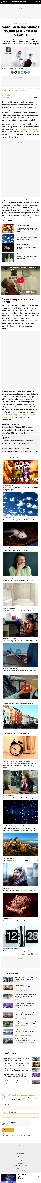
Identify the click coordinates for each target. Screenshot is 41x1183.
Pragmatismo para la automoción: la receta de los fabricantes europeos (26, 996)
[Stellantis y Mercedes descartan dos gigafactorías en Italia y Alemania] (8, 1015)
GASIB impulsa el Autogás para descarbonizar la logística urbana (25, 1039)
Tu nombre (5, 1104)
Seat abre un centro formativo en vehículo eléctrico (17, 441)
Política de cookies (20, 1171)
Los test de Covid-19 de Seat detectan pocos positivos (18, 430)
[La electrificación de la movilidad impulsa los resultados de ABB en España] (8, 1032)
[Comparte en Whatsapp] (19, 72)
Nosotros (20, 1163)
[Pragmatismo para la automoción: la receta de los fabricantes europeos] (8, 996)
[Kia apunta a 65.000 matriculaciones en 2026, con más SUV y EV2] (8, 987)
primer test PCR (29, 129)
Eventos (20, 1157)
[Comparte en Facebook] (12, 72)
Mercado (17, 981)
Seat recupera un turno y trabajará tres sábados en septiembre (17, 437)
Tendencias (17, 1025)
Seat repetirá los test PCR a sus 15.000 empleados (17, 427)
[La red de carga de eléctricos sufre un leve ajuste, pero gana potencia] (8, 1024)
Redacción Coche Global (25, 1035)
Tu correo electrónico (9, 1112)
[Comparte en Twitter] (15, 72)
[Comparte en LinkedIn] (25, 72)
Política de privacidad (20, 1165)
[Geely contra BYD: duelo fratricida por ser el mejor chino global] (8, 979)
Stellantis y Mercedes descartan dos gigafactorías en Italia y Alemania (25, 1014)
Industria (17, 999)
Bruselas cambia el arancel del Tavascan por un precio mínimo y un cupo (25, 1005)
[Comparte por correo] (28, 72)
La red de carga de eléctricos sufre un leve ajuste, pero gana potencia (26, 1022)
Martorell (18, 90)
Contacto (20, 1160)
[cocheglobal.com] (20, 1)
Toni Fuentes (5, 95)
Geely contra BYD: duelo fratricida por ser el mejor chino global (26, 978)
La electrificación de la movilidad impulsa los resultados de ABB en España (25, 1031)
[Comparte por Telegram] (22, 72)
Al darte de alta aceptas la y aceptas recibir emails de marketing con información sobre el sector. (20, 1134)
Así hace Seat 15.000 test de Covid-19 (13, 433)
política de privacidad (23, 1134)
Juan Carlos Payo (23, 990)
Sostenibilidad (18, 1042)
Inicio (20, 1146)
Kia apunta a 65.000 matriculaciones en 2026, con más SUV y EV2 (26, 986)
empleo (25, 90)
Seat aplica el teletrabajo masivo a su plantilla (15, 448)
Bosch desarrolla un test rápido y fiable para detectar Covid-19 (20, 444)
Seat (12, 90)
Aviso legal (20, 1168)
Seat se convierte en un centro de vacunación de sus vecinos (20, 451)
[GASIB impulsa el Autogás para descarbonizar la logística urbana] (8, 1041)
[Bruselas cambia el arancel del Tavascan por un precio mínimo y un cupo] (8, 1005)
